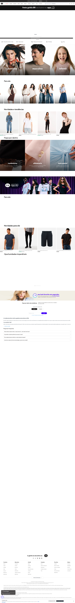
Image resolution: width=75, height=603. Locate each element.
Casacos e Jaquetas (57, 567)
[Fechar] (73, 601)
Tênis (41, 570)
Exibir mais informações (36, 577)
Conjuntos (29, 565)
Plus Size (56, 562)
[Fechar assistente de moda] (14, 591)
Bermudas (16, 567)
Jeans (37, 3)
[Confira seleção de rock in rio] (37, 193)
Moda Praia (5, 572)
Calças (4, 565)
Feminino (11, 3)
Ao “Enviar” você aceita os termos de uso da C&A (37, 315)
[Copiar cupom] (46, 1)
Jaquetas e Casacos (17, 572)
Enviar (44, 313)
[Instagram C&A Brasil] (33, 558)
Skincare (68, 567)
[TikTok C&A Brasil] (35, 558)
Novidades (40, 3)
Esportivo (33, 3)
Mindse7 (25, 3)
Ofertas (7, 3)
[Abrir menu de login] (69, 3)
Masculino (14, 3)
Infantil (19, 3)
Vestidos (4, 567)
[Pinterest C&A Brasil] (37, 558)
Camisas (16, 565)
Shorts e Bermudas (57, 570)
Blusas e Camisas (56, 565)
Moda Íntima (5, 574)
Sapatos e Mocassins (44, 565)
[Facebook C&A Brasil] (41, 558)
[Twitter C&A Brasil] (39, 558)
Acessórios (69, 570)
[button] (56, 4)
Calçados (29, 3)
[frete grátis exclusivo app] (37, 9)
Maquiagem (69, 565)
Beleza (22, 3)
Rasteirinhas (42, 567)
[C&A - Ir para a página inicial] (2, 3)
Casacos (4, 570)
